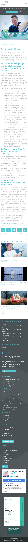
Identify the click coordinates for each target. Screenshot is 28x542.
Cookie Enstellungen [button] (14, 538)
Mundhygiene (10, 57)
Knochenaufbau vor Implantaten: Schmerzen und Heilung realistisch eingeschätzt (11, 308)
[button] (26, 3)
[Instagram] (6, 466)
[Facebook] (3, 466)
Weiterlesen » (3, 264)
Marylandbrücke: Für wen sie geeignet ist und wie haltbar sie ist (13, 283)
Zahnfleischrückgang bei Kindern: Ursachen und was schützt (11, 259)
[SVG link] (7, 3)
